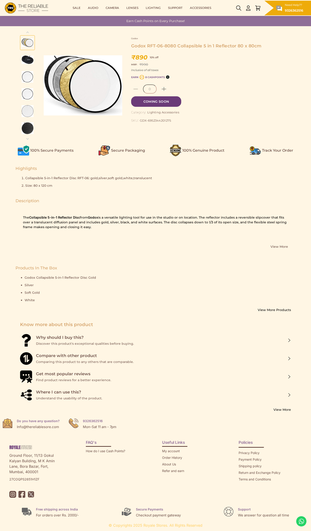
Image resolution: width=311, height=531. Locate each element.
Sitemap (245, 486)
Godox (134, 38)
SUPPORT (175, 8)
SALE (77, 8)
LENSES (132, 8)
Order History (172, 458)
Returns (167, 477)
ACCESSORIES (200, 8)
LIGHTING (153, 8)
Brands (244, 492)
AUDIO (93, 8)
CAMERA (112, 8)
